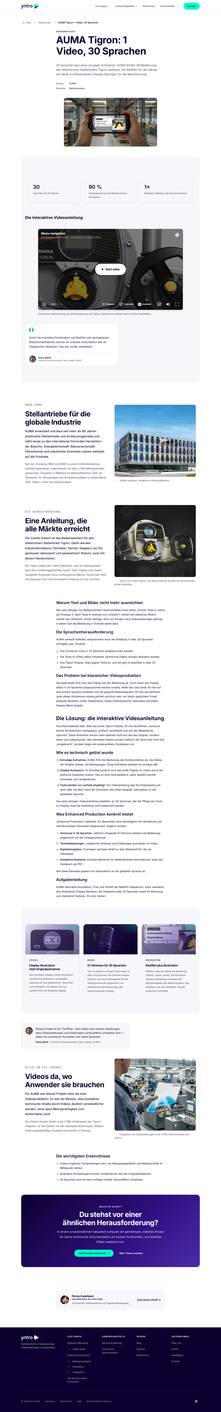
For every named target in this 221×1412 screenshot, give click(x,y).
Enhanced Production (78, 1355)
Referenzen (149, 6)
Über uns (176, 1343)
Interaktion (78, 1366)
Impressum (50, 1401)
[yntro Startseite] (30, 6)
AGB (79, 1401)
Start (28, 22)
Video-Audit (78, 1349)
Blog (139, 1343)
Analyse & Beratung (77, 1343)
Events (175, 1349)
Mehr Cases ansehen (131, 1253)
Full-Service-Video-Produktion (77, 1380)
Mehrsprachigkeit (81, 1361)
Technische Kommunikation (110, 1351)
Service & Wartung (112, 1343)
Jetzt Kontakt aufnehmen (92, 1253)
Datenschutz (66, 1401)
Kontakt (191, 6)
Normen (141, 1349)
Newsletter (177, 1355)
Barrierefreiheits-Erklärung (98, 1401)
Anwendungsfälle (125, 6)
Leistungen (101, 6)
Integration (78, 1372)
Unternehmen (167, 6)
